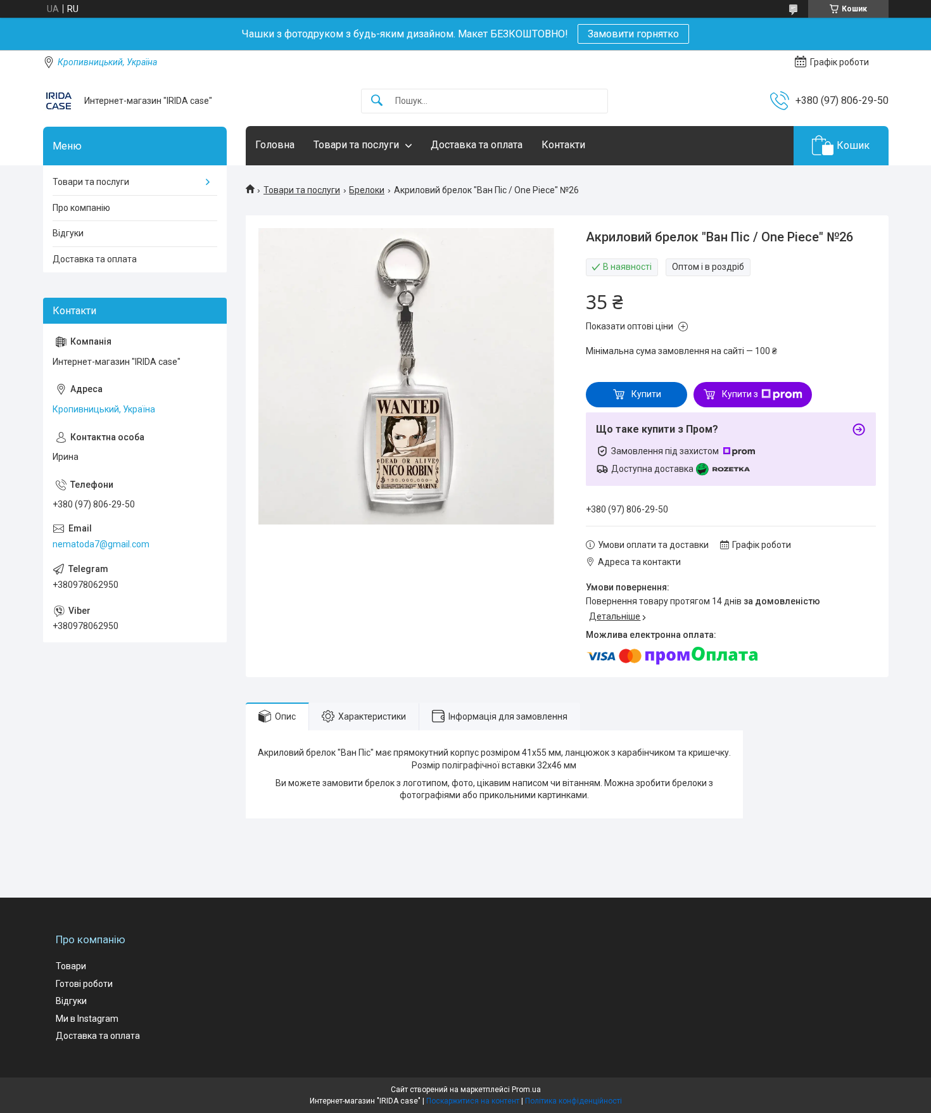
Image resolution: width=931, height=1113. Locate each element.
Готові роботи (84, 984)
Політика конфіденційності (573, 1101)
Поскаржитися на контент (472, 1101)
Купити (646, 394)
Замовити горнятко (633, 34)
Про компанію (81, 208)
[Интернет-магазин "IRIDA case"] (59, 101)
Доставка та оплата (476, 145)
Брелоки (366, 190)
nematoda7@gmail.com (101, 544)
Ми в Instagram (87, 1019)
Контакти (563, 145)
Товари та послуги (356, 145)
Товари (71, 966)
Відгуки (68, 233)
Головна (274, 145)
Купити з (740, 394)
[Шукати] (377, 101)
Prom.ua (526, 1089)
